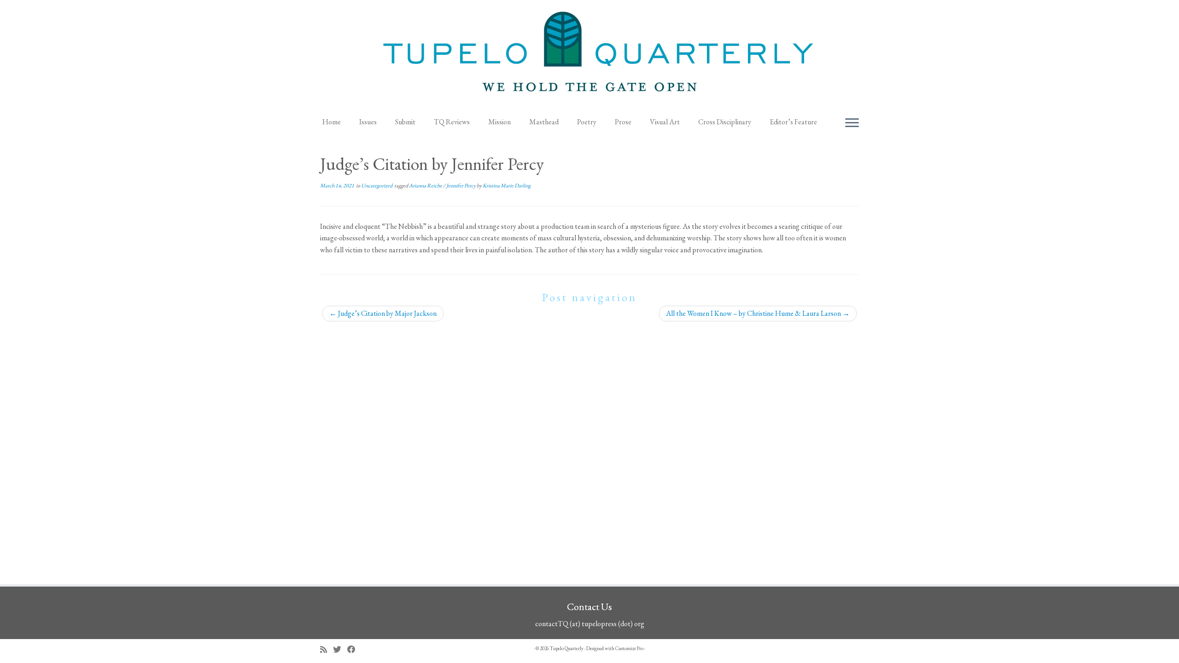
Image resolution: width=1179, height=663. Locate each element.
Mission (499, 122)
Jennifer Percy (461, 185)
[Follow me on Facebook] (354, 649)
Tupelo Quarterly (567, 648)
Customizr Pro (629, 648)
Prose (623, 122)
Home (331, 122)
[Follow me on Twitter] (340, 649)
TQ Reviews (452, 122)
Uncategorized (377, 185)
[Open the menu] (852, 123)
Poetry (586, 122)
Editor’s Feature (793, 122)
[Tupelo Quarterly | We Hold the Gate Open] (589, 56)
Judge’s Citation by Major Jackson (383, 313)
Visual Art (665, 122)
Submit (405, 122)
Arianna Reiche (426, 185)
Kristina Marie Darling (507, 185)
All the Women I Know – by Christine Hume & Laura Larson (758, 313)
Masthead (544, 122)
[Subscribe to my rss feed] (326, 649)
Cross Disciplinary (724, 122)
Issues (368, 122)
